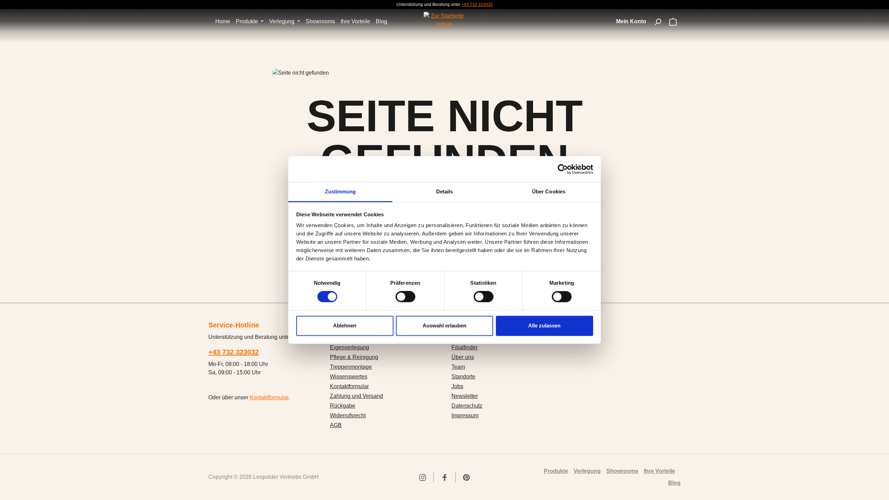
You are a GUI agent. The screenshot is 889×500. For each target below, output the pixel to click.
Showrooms (622, 471)
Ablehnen (344, 325)
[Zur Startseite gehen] (444, 20)
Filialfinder (464, 347)
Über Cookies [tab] (548, 191)
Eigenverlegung (349, 347)
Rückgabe (342, 406)
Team (458, 367)
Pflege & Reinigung (354, 357)
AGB (336, 425)
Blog (674, 483)
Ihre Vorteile (659, 471)
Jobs (457, 386)
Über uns (462, 357)
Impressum (465, 415)
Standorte (463, 377)
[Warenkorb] (673, 22)
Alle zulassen (544, 325)
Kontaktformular (269, 397)
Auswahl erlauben (444, 325)
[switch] (405, 296)
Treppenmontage (351, 367)
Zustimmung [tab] (340, 191)
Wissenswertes (348, 377)
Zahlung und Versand (356, 396)
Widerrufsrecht (348, 415)
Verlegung (587, 471)
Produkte (556, 471)
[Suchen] (657, 21)
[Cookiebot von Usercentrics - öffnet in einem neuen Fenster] (562, 169)
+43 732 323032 (477, 4)
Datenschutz (466, 406)
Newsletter (464, 396)
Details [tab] (444, 191)
